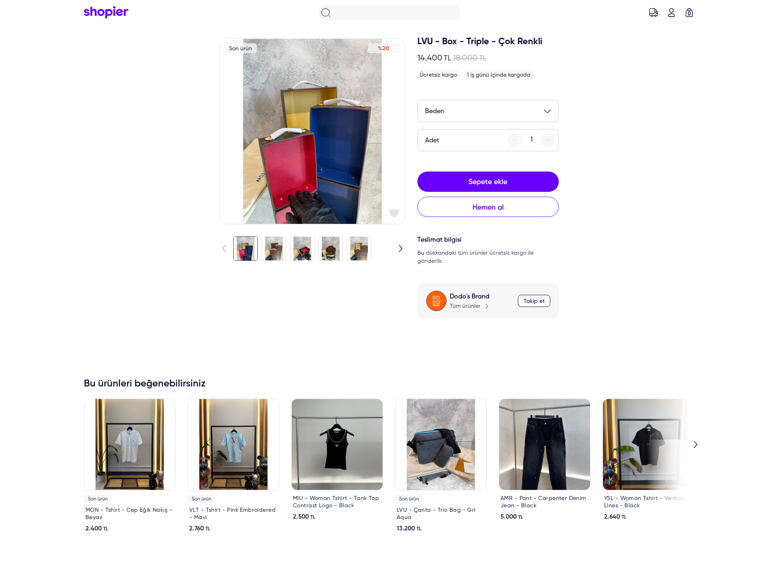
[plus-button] (548, 140)
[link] (129, 465)
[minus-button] (515, 140)
